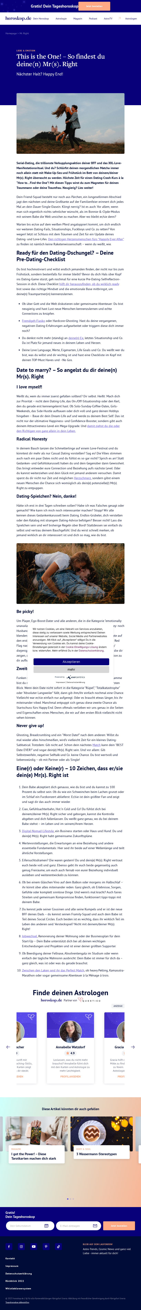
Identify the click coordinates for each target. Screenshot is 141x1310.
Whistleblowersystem (18, 1288)
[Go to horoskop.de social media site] (9, 1246)
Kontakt (10, 1258)
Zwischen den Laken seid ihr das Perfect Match (53, 970)
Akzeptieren (71, 662)
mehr (71, 669)
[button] (8, 1047)
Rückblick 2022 (15, 1281)
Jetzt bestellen (94, 6)
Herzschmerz (82, 478)
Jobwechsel (29, 936)
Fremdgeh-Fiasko (33, 321)
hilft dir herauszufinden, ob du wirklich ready (89, 284)
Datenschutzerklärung (19, 1273)
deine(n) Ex (75, 338)
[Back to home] (18, 18)
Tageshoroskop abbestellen (17, 1302)
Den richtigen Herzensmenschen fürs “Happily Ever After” (86, 239)
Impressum (12, 1266)
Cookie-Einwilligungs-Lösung (82, 646)
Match (97, 745)
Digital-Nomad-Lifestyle (38, 831)
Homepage (11, 33)
